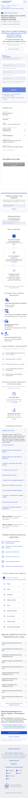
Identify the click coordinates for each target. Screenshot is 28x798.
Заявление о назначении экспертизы (14, 566)
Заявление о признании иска (12, 552)
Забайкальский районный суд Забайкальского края (9, 685)
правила (12, 96)
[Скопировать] (24, 124)
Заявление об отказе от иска (12, 556)
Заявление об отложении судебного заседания (14, 547)
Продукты (14, 764)
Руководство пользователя (14, 767)
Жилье (8, 605)
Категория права (9, 223)
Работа (8, 589)
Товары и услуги (11, 621)
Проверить (14, 209)
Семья (8, 583)
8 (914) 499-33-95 (15, 24)
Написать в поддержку (14, 736)
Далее (13, 90)
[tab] (14, 431)
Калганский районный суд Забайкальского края (12, 697)
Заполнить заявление (13, 49)
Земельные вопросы (12, 610)
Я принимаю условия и (12, 95)
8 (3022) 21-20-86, (7, 24)
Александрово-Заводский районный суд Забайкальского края (12, 655)
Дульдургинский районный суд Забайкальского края (9, 679)
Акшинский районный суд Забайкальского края (12, 649)
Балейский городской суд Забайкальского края (12, 661)
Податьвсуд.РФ (7, 2)
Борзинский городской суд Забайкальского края (12, 667)
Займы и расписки (11, 600)
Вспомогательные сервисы (13, 627)
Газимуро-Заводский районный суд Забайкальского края (10, 673)
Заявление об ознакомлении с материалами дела (12, 542)
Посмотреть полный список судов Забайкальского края (14, 704)
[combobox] (14, 66)
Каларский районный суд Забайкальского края (12, 691)
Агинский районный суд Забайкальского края (12, 643)
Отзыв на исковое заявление (12, 561)
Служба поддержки (14, 749)
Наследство (10, 594)
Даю (14, 98)
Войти (25, 1)
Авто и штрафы (11, 616)
